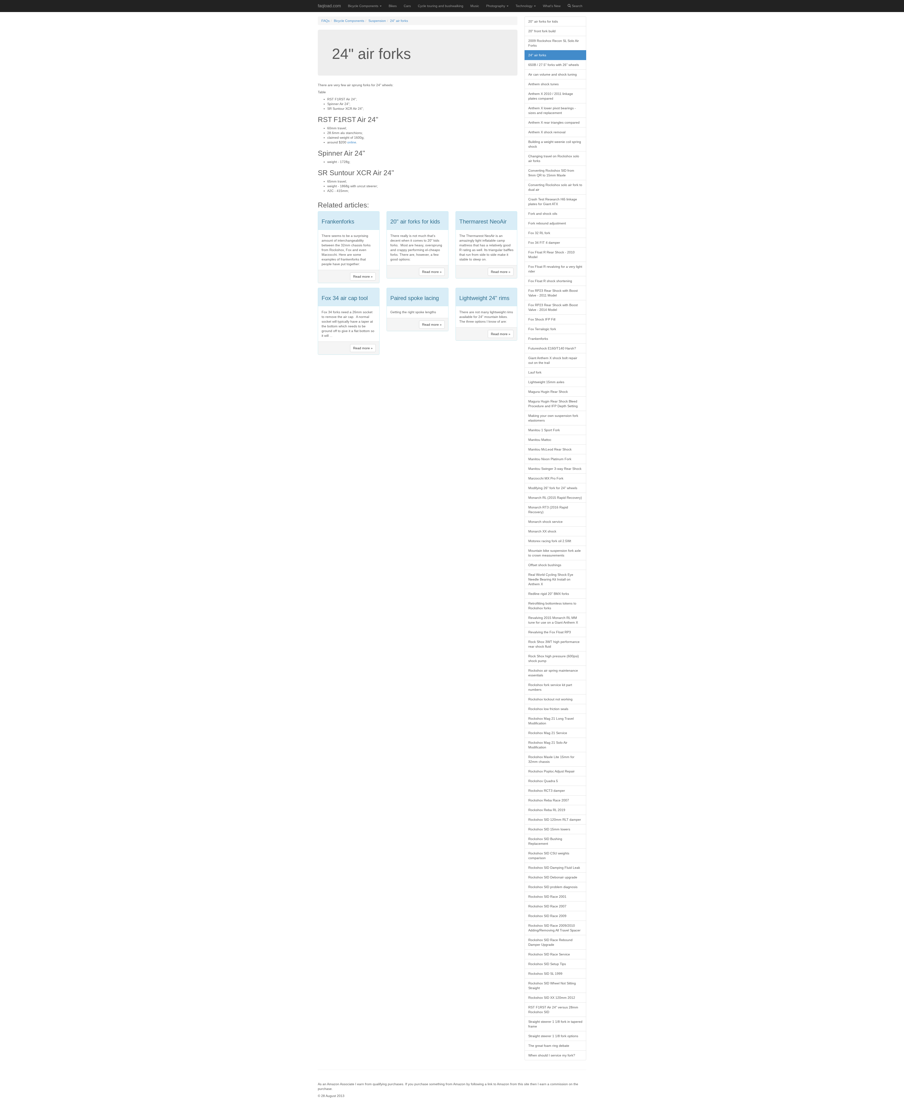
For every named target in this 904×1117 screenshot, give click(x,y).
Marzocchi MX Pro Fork (545, 478)
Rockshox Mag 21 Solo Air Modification (547, 745)
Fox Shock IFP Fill (541, 319)
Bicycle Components (363, 6)
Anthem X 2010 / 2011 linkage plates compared (550, 96)
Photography (496, 6)
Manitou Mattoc (539, 440)
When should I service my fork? (551, 1055)
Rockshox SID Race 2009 (547, 916)
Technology (524, 6)
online (351, 142)
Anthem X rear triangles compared (554, 122)
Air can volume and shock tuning (552, 74)
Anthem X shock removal (546, 132)
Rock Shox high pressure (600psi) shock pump (553, 658)
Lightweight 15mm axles (546, 382)
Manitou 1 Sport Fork (544, 430)
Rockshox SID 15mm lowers (549, 829)
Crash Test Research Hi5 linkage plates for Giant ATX (552, 201)
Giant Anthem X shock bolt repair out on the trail (552, 360)
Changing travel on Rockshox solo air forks (553, 158)
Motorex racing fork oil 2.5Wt (549, 541)
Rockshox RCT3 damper (546, 790)
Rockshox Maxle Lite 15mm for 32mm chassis (551, 759)
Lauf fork (534, 372)
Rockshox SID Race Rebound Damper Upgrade (550, 942)
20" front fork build (542, 31)
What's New (552, 6)
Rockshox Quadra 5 (543, 781)
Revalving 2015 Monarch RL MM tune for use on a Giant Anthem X (553, 620)
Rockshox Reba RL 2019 (546, 810)
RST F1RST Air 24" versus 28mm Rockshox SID (553, 1009)
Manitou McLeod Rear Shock (550, 449)
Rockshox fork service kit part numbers (550, 687)
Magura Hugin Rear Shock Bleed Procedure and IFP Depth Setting (553, 403)
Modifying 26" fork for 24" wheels (552, 488)
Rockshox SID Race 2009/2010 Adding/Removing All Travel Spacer (554, 928)
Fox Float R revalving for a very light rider (555, 269)
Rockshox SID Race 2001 (547, 896)
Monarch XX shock (542, 531)
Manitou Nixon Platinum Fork (549, 459)
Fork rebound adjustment (547, 223)
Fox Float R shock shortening (550, 281)
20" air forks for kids (543, 21)
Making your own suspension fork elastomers (553, 418)
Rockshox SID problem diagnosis (552, 887)
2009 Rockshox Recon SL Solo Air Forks (553, 43)
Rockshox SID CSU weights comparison (548, 855)
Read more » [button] (363, 276)
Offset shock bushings (544, 565)
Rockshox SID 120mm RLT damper (554, 819)
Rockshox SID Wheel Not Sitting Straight (552, 985)
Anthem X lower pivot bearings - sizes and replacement (552, 110)
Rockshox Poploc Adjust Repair (551, 771)
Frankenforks (538, 339)
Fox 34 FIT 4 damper (544, 242)
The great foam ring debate (548, 1046)
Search (576, 6)
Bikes (393, 6)
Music (474, 6)
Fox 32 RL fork (539, 233)
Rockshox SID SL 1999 (545, 973)
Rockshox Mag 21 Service (547, 733)
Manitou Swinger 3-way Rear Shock (554, 469)
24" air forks (399, 21)
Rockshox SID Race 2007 (547, 906)
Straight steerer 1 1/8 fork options (553, 1036)
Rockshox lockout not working (550, 699)
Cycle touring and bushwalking (440, 6)
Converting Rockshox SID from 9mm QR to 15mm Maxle (551, 173)
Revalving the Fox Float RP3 (549, 632)
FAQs (325, 21)
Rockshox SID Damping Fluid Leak (554, 867)
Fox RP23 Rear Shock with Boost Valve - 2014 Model (553, 307)
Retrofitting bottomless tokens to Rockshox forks (552, 605)
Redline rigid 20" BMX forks (548, 594)
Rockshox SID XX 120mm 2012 (551, 997)
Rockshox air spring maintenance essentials (553, 673)
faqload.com (329, 6)
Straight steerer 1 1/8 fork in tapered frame (555, 1024)
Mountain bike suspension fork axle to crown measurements (554, 553)
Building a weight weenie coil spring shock (554, 144)
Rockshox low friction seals (548, 709)
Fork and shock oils (542, 213)
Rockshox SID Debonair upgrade (552, 877)
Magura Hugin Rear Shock (548, 392)
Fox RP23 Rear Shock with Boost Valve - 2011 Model (553, 293)
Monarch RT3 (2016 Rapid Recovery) (548, 509)
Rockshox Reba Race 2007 (548, 800)
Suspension (377, 21)
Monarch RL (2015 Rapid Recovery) (555, 498)
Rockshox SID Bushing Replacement (545, 841)
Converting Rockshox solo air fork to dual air (555, 187)
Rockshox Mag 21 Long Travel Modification (551, 721)
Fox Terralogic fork (542, 329)
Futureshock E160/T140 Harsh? (552, 348)
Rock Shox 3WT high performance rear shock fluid (554, 644)
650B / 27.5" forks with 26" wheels (553, 65)
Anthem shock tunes (543, 84)
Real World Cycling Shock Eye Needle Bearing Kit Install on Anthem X (550, 579)
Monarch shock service (545, 522)
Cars (407, 6)
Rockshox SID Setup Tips (547, 964)
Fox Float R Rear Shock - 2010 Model (551, 254)
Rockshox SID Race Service (549, 954)
